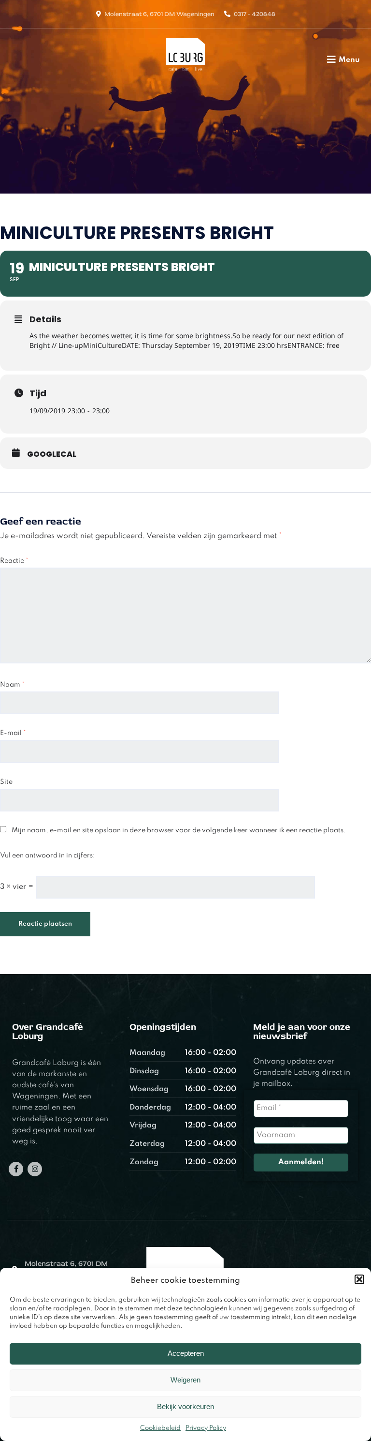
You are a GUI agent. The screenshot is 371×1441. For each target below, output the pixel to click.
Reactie (14, 560)
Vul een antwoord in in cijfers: (47, 855)
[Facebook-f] (16, 1169)
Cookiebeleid (160, 1428)
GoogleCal (51, 454)
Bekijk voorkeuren (185, 1406)
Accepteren (186, 1353)
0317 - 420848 (254, 14)
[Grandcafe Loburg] (185, 74)
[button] (359, 1279)
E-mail (13, 733)
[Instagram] (35, 1169)
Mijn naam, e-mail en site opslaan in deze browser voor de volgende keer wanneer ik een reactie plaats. (179, 830)
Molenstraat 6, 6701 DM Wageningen (159, 14)
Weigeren (185, 1380)
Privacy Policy (206, 1428)
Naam (12, 684)
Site (6, 782)
